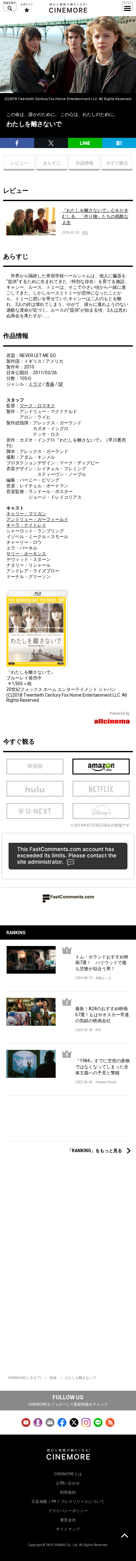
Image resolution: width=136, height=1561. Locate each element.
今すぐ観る (117, 163)
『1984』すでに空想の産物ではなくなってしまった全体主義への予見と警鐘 (102, 1066)
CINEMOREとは (68, 1474)
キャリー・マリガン (26, 513)
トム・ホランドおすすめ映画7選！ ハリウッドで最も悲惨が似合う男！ (101, 962)
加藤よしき (103, 978)
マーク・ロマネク (37, 405)
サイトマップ (68, 1529)
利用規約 (68, 1492)
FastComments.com (72, 896)
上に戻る (124, 1536)
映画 (53, 1378)
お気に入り (26, 8)
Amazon (101, 766)
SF (60, 384)
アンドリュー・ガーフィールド (37, 519)
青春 (50, 384)
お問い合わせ (68, 1483)
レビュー (19, 163)
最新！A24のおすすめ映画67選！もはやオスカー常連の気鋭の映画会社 (102, 1014)
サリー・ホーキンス (26, 553)
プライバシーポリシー (68, 1511)
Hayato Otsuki (106, 1082)
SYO (85, 232)
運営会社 (68, 1520)
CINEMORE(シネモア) (24, 1378)
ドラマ (35, 384)
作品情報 (84, 163)
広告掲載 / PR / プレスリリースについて (68, 1501)
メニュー (127, 6)
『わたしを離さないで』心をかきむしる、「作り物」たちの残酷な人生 (95, 216)
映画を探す (9, 6)
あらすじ (52, 163)
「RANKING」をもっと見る (94, 1150)
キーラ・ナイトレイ (26, 525)
